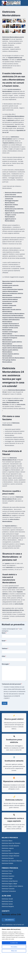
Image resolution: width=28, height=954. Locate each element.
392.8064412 (8, 920)
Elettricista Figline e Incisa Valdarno (12, 886)
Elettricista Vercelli (7, 899)
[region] (14, 940)
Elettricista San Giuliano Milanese (12, 861)
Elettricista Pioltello (7, 863)
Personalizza (14, 946)
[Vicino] (26, 928)
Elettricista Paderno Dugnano (10, 853)
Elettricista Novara (7, 901)
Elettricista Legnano (8, 848)
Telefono (5, 648)
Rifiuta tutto (14, 950)
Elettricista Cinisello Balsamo (10, 846)
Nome (4, 633)
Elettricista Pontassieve (9, 891)
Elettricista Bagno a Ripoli (9, 883)
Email (4, 640)
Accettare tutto (14, 942)
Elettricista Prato (7, 873)
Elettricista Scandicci (8, 876)
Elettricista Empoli (7, 878)
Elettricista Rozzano (8, 858)
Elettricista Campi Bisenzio (10, 881)
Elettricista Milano (7, 840)
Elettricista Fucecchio (8, 888)
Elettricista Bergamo (8, 906)
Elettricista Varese (7, 904)
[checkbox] (2, 686)
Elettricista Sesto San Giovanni (11, 843)
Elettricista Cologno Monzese (10, 856)
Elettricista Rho (6, 851)
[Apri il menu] (24, 3)
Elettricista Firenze (7, 871)
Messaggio (6, 664)
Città (4, 656)
